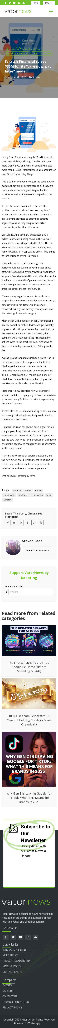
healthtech (24, 495)
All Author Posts (37, 550)
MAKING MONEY (11, 966)
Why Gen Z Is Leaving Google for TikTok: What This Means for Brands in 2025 (29, 797)
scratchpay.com (26, 475)
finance (17, 490)
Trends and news (41, 53)
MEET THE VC (10, 955)
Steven (36, 77)
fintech (28, 490)
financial (11, 49)
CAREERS (7, 990)
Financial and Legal (30, 49)
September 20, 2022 (15, 77)
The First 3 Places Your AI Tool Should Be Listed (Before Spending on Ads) (29, 667)
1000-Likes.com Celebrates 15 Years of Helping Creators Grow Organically (29, 720)
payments (38, 495)
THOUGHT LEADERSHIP (16, 960)
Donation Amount (14, 586)
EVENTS (7, 985)
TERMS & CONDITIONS (15, 1002)
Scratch (7, 499)
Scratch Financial (10, 206)
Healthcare (9, 495)
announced (35, 234)
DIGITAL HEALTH (12, 971)
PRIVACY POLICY (12, 1007)
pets (49, 495)
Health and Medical (17, 53)
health (38, 490)
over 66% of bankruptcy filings (17, 174)
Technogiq (34, 1023)
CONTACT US (9, 996)
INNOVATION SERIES (14, 949)
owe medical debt (11, 161)
